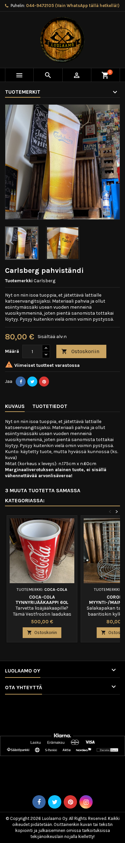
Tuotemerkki (19, 281)
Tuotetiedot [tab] (49, 406)
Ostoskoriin (80, 351)
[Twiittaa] (32, 382)
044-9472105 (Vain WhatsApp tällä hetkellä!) (72, 5)
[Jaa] (21, 382)
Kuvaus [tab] (15, 406)
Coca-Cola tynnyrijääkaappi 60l (42, 599)
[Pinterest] (44, 382)
